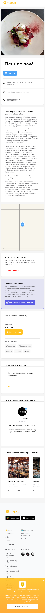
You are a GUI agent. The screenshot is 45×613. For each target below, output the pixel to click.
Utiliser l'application (22, 606)
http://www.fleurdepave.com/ (19, 92)
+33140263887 (12, 100)
